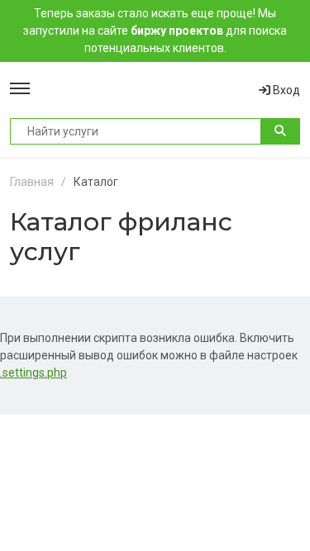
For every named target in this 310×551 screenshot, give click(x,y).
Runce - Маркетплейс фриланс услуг (145, 90)
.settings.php (33, 372)
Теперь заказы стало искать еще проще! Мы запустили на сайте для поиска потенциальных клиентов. (155, 31)
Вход (285, 90)
